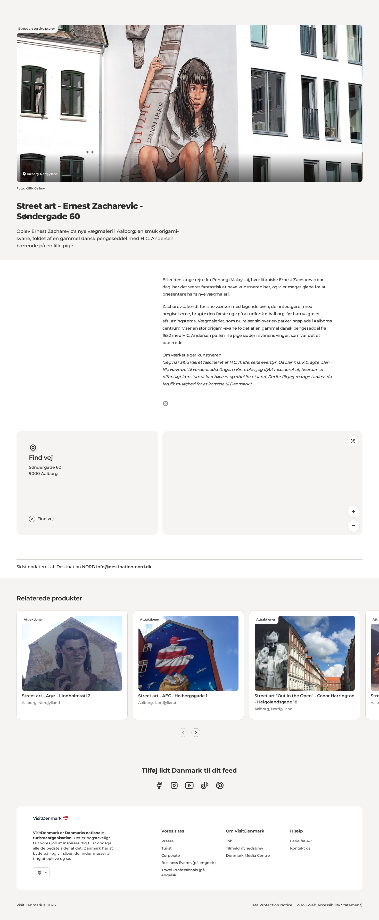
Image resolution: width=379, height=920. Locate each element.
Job (229, 841)
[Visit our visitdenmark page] (189, 785)
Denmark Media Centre (248, 855)
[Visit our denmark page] (158, 785)
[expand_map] (352, 441)
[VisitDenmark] (50, 818)
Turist (166, 848)
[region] (262, 483)
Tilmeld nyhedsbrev (244, 848)
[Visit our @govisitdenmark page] (204, 785)
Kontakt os (300, 848)
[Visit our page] (174, 785)
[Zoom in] (354, 511)
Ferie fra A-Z (301, 841)
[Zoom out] (354, 526)
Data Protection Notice (271, 905)
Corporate (170, 855)
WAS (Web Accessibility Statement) (329, 905)
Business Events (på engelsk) (188, 862)
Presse (167, 841)
